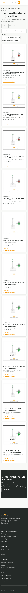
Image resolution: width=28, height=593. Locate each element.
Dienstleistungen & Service (8, 552)
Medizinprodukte (5, 534)
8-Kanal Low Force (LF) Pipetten (10, 40)
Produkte (4, 8)
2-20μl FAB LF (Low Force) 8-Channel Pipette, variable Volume (13, 157)
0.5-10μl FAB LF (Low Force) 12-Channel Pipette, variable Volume (14, 115)
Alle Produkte (4, 541)
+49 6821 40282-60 (6, 578)
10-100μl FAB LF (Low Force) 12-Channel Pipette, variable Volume (14, 367)
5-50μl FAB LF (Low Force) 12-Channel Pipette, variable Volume (13, 283)
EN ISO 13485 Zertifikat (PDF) (8, 567)
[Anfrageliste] (15, 2)
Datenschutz (12, 590)
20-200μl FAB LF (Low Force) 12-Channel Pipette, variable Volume (12, 451)
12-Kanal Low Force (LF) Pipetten (11, 37)
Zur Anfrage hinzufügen (9, 82)
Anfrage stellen (8, 489)
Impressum (4, 590)
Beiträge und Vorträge (7, 562)
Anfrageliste (4, 581)
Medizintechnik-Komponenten (9, 531)
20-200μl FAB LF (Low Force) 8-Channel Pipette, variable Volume (14, 409)
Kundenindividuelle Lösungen (8, 536)
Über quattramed (5, 549)
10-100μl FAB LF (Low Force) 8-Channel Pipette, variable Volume (14, 325)
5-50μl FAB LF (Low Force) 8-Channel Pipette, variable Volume (13, 241)
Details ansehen (7, 80)
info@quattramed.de (6, 576)
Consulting (4, 539)
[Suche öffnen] (12, 2)
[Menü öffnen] (25, 2)
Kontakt (3, 554)
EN (21, 2)
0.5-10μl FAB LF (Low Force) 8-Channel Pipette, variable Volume (13, 73)
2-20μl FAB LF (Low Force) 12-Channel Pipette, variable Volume (13, 199)
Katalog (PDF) (5, 565)
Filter (5, 26)
